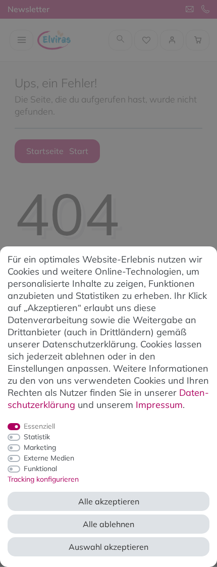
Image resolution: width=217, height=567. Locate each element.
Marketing (40, 447)
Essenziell (39, 426)
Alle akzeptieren (108, 501)
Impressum (159, 404)
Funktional (40, 468)
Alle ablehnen (108, 524)
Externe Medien (49, 457)
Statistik (37, 436)
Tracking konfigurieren (43, 479)
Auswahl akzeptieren (108, 547)
